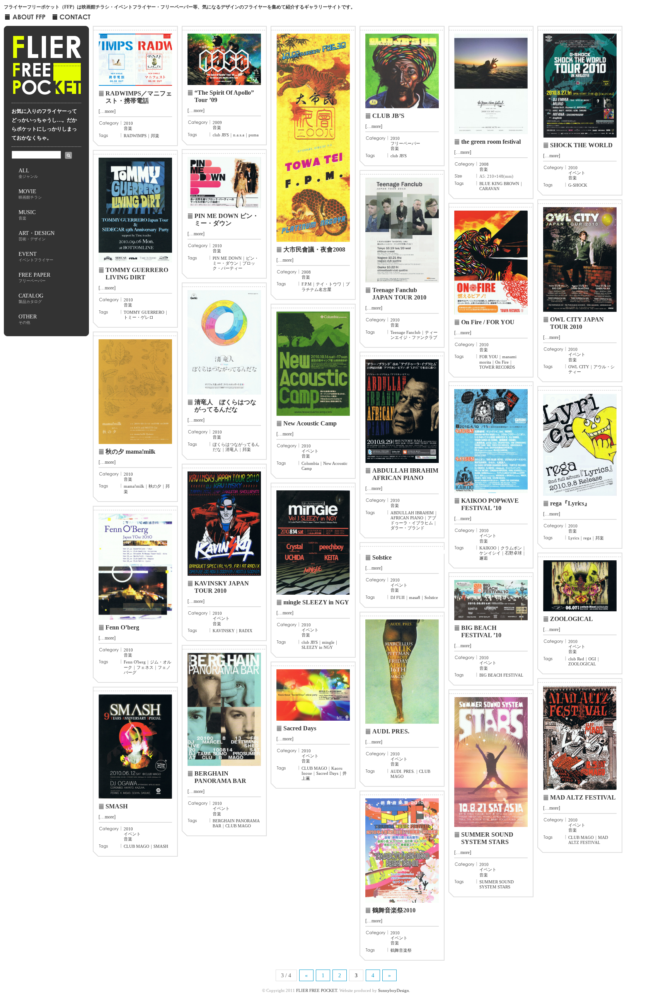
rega (587, 538)
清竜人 (231, 449)
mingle (328, 642)
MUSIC (27, 214)
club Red (576, 659)
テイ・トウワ (328, 284)
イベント (576, 172)
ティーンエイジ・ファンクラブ (414, 335)
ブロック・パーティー (234, 265)
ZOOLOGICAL (571, 619)
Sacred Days (299, 728)
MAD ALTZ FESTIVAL (583, 797)
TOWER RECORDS (497, 367)
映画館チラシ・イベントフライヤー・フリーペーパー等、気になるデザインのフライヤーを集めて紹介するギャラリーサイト (211, 7)
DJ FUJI (397, 597)
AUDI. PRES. (390, 731)
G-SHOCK (577, 185)
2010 (128, 123)
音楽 (128, 128)
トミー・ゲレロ (138, 317)
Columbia (310, 463)
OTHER (28, 319)
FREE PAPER (34, 277)
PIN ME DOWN (227, 258)
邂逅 (483, 558)
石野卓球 (513, 553)
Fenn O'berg (135, 662)
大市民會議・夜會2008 (314, 249)
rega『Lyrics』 (570, 503)
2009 (217, 122)
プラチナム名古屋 (326, 286)
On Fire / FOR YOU (488, 322)
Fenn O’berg (122, 627)
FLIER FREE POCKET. (317, 990)
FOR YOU (488, 356)
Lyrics (573, 538)
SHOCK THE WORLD (581, 145)
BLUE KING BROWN (499, 183)
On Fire (502, 362)
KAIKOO (487, 548)
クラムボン (511, 548)
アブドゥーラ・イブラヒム (413, 520)
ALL (28, 173)
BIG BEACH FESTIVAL (501, 675)
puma (254, 135)
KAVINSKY (224, 630)
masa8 (414, 597)
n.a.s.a (238, 135)
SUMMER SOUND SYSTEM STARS (496, 884)
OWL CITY (578, 366)
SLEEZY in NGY (317, 647)
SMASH (117, 806)
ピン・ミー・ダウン (236, 260)
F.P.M (307, 284)
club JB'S (221, 135)
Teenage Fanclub (405, 332)
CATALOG (31, 298)
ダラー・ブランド (407, 528)
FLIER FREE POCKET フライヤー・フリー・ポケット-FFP (47, 68)
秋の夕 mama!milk (130, 451)
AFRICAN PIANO (406, 517)
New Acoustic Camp (310, 423)
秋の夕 (154, 486)
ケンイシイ (490, 553)
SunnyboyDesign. (394, 990)
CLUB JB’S (388, 115)
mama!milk (134, 486)
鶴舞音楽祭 (401, 950)
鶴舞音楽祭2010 (394, 910)
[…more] (107, 111)
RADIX (245, 630)
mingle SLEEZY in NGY (316, 602)
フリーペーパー (405, 143)
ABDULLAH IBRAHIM (412, 512)
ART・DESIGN (37, 235)
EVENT (36, 256)
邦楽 (155, 135)
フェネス (144, 667)
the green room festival (491, 141)
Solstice (382, 557)
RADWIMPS (135, 135)
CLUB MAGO (238, 825)
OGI (592, 659)
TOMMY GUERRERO (144, 312)
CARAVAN (489, 188)
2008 (306, 272)
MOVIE (30, 193)
